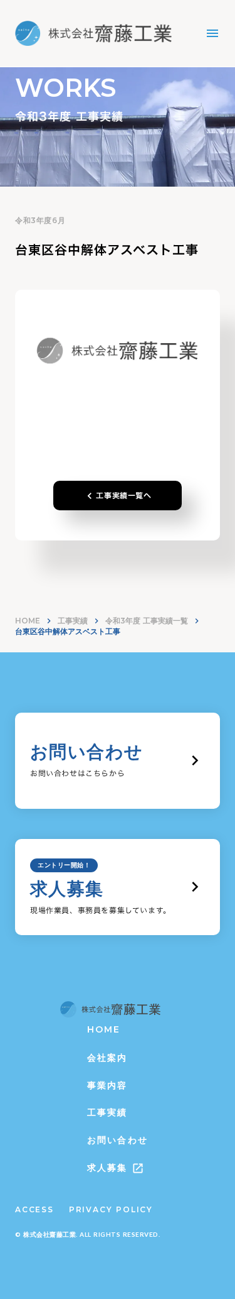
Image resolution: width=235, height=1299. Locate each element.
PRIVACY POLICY (111, 1209)
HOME (27, 620)
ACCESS (34, 1209)
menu (212, 33)
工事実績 (73, 620)
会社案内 (107, 1057)
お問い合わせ (117, 1140)
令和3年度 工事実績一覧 (146, 620)
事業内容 (107, 1085)
